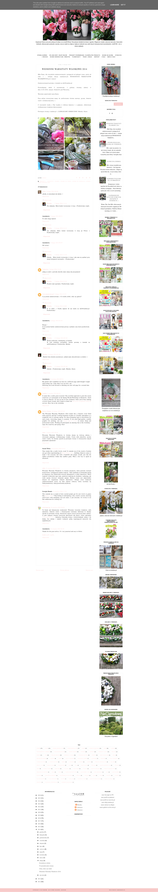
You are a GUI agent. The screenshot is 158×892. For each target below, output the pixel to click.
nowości (83, 751)
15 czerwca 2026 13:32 (53, 468)
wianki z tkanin (47, 768)
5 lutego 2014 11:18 (60, 255)
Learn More (114, 5)
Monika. (45, 354)
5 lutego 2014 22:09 (60, 306)
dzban (114, 755)
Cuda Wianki (76, 768)
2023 (39, 804)
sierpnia (42, 843)
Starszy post (89, 570)
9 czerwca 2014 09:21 (56, 379)
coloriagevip (46, 507)
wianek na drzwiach (79, 181)
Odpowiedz (45, 196)
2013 (39, 879)
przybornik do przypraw (66, 775)
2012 (39, 881)
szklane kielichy (55, 755)
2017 (39, 821)
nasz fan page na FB (107, 795)
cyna (45, 755)
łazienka (117, 775)
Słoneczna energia (114, 161)
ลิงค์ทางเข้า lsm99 (48, 535)
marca (41, 857)
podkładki (71, 778)
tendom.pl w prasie (69, 755)
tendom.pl (43, 181)
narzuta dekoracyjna (105, 765)
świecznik (102, 758)
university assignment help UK (82, 401)
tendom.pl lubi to (102, 751)
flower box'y (76, 56)
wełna (59, 772)
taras (53, 772)
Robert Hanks (46, 411)
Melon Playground (67, 453)
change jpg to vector (70, 421)
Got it (123, 5)
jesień (105, 748)
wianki (88, 181)
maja (41, 852)
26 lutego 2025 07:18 (58, 411)
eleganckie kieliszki (59, 751)
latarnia (89, 761)
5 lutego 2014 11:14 (60, 228)
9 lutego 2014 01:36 (54, 354)
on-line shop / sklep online (58, 55)
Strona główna (42, 55)
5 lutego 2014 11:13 (60, 203)
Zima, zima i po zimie (45, 868)
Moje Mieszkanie (98, 772)
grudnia (42, 832)
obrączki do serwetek (42, 772)
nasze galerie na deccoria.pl (107, 807)
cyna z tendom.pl (113, 758)
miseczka (93, 765)
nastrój (63, 778)
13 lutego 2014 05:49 (60, 338)
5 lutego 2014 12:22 (55, 269)
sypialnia (116, 765)
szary (94, 775)
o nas (103, 56)
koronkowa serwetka (50, 775)
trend (100, 775)
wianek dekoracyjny (58, 748)
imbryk (63, 761)
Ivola (43, 191)
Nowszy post (40, 570)
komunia (94, 755)
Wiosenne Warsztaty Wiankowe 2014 (113, 124)
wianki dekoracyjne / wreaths (60, 56)
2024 (39, 801)
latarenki (80, 761)
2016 (39, 824)
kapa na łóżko (115, 772)
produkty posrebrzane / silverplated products (84, 55)
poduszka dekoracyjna (101, 761)
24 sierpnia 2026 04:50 (57, 529)
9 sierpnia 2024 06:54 (53, 393)
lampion (113, 748)
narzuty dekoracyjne (109, 768)
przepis (38, 755)
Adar (44, 432)
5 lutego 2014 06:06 (52, 191)
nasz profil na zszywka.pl (107, 800)
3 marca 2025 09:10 (52, 432)
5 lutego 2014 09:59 (56, 243)
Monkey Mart (49, 496)
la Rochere (94, 758)
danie (70, 765)
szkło (38, 768)
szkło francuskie (104, 755)
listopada (42, 835)
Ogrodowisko (61, 765)
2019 (39, 815)
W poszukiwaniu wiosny (46, 866)
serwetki (78, 775)
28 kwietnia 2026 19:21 (58, 448)
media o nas (111, 56)
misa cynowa (84, 765)
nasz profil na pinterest (107, 797)
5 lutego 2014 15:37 (60, 294)
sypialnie (86, 775)
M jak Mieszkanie (53, 778)
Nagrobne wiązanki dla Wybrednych (114, 179)
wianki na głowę (107, 55)
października (43, 837)
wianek (57, 181)
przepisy (52, 758)
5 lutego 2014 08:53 (56, 216)
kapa (107, 772)
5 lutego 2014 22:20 (60, 281)
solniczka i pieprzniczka (51, 782)
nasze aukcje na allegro (107, 805)
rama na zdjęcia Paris (95, 778)
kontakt (97, 56)
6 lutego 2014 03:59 (56, 320)
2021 (39, 809)
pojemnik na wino (82, 778)
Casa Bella (66, 768)
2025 (39, 798)
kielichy (114, 751)
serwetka (39, 782)
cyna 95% (85, 768)
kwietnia (42, 855)
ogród (83, 748)
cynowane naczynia (83, 755)
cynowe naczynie (53, 761)
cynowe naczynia (41, 761)
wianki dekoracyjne (44, 182)
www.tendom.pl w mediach (43, 751)
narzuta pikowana (95, 768)
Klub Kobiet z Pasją (85, 772)
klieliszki (39, 775)
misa (76, 765)
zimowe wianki (50, 765)
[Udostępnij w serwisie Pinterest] (89, 178)
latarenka (71, 761)
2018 (39, 818)
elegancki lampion (82, 758)
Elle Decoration (41, 778)
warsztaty (50, 181)
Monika (49, 203)
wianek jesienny (73, 751)
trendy (60, 758)
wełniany (108, 775)
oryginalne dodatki (42, 758)
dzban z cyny (40, 765)
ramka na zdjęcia (108, 778)
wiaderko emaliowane (66, 782)
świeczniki (57, 768)
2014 (39, 829)
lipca (41, 846)
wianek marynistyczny (71, 772)
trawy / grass (87, 56)
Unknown (45, 269)
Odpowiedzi (47, 200)
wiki (43, 468)
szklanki (112, 761)
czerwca (42, 849)
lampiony (91, 751)
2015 (39, 826)
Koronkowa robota (44, 863)
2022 (39, 806)
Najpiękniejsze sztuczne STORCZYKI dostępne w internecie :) (114, 197)
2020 (39, 812)
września (42, 840)
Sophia (44, 393)
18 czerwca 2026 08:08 (58, 507)
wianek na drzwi (66, 181)
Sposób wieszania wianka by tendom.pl (114, 143)
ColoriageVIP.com (47, 517)
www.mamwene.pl (48, 294)
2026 (39, 795)
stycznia (42, 875)
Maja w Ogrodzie (70, 758)
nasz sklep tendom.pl (108, 802)
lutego (41, 860)
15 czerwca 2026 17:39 (60, 491)
